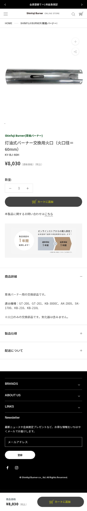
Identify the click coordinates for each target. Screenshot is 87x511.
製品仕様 (11, 333)
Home (8, 23)
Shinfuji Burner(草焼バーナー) (24, 136)
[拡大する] (75, 41)
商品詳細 (11, 276)
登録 (20, 455)
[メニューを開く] (6, 13)
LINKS (9, 406)
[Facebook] (7, 467)
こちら (49, 214)
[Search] (73, 13)
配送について (14, 350)
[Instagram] (16, 467)
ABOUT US (13, 395)
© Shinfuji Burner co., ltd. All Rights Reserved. (43, 477)
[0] (81, 13)
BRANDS (11, 384)
